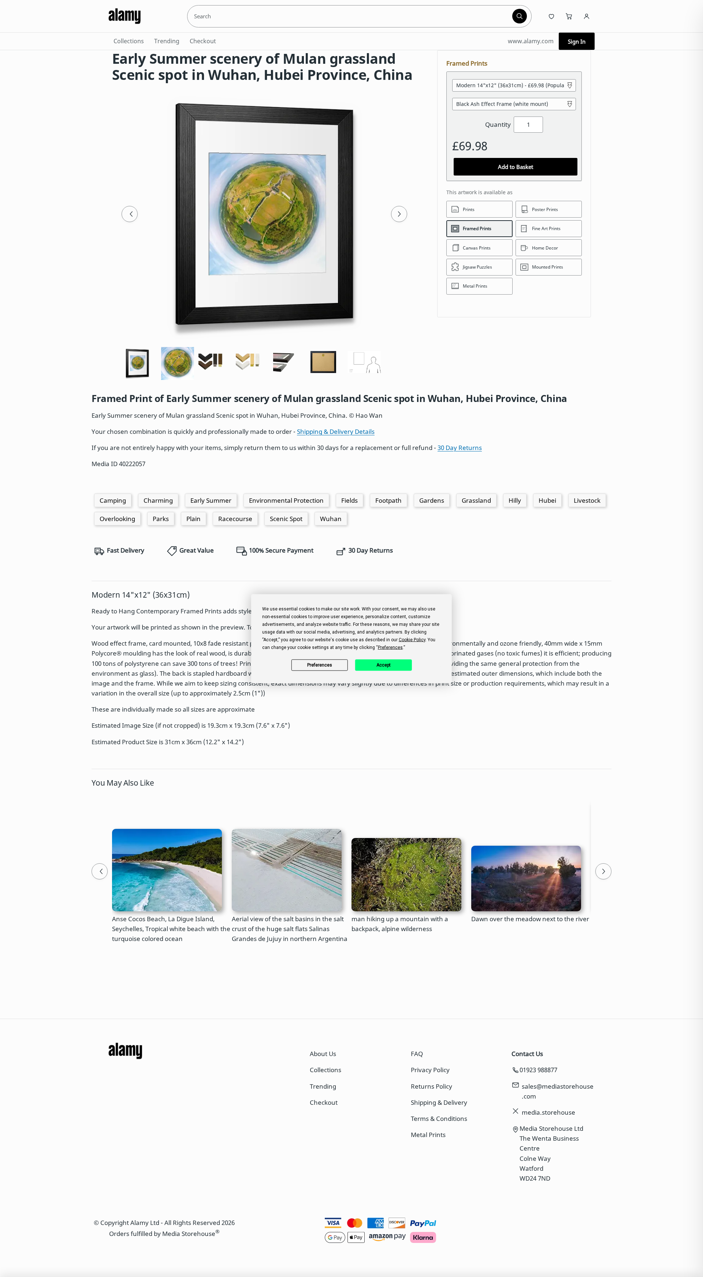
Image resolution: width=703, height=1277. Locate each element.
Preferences (319, 665)
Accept (383, 665)
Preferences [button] (390, 647)
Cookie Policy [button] (412, 639)
